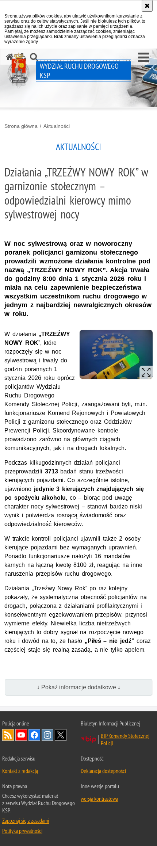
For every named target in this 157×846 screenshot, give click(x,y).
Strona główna (21, 126)
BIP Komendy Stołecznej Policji (125, 739)
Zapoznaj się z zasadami (25, 820)
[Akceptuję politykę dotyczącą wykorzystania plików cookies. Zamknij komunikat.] (147, 6)
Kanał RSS (8, 735)
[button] (143, 57)
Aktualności (56, 126)
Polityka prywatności (22, 830)
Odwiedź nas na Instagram (47, 735)
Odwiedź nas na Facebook (34, 735)
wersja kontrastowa (99, 798)
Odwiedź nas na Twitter (60, 735)
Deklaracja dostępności (103, 770)
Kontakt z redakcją (20, 770)
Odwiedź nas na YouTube (21, 735)
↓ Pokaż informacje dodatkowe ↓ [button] (78, 687)
